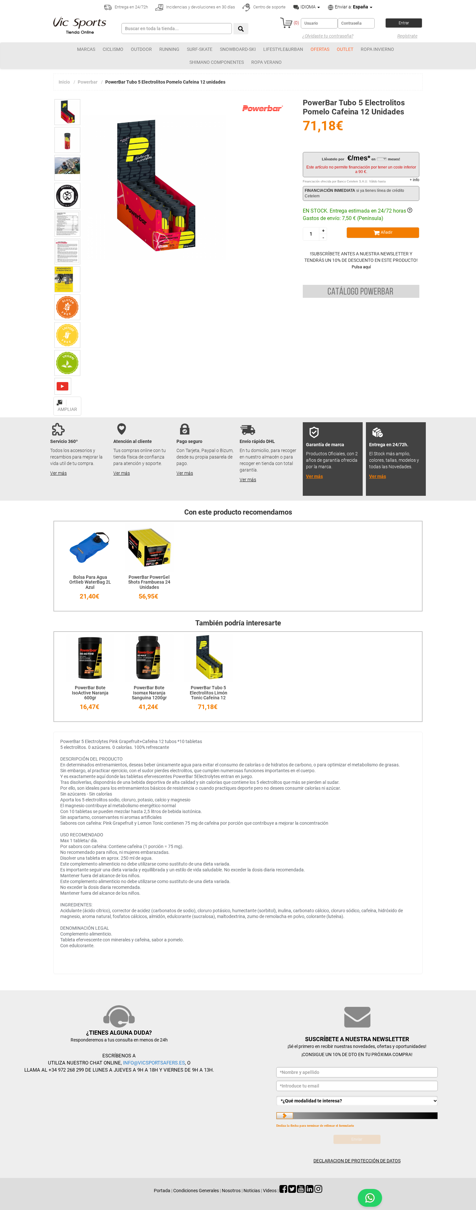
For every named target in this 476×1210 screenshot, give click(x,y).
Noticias (252, 1190)
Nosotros (231, 1190)
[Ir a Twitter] (292, 1190)
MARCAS (86, 49)
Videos (270, 1190)
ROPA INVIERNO (377, 49)
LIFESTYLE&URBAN (283, 49)
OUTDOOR (141, 49)
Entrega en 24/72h (131, 7)
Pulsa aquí (361, 266)
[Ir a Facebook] (283, 1190)
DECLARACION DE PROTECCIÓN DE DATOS (357, 1160)
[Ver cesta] (286, 22)
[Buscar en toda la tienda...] (240, 28)
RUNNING (169, 49)
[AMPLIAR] (67, 398)
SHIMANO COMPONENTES (216, 62)
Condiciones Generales (196, 1190)
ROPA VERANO (266, 62)
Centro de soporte (269, 7)
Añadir (386, 232)
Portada (162, 1190)
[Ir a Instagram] (318, 1190)
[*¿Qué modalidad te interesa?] (357, 1101)
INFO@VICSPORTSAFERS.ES (154, 1063)
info (414, 180)
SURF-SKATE (199, 49)
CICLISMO (113, 49)
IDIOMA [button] (308, 6)
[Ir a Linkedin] (309, 1190)
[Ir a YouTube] (301, 1190)
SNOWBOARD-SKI (238, 49)
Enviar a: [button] (351, 6)
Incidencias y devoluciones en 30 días (200, 7)
